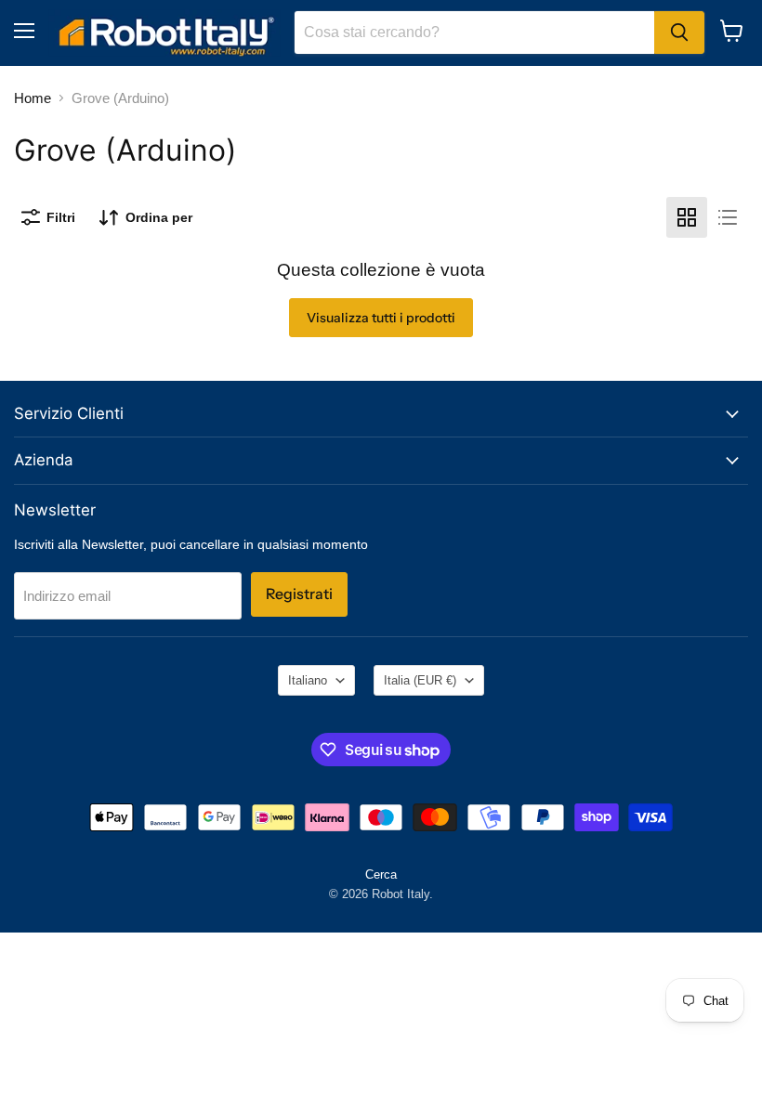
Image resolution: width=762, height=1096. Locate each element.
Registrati (299, 594)
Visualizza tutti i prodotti (381, 317)
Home (32, 98)
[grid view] (686, 217)
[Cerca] (679, 32)
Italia (420, 680)
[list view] (727, 217)
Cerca (381, 874)
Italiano (307, 680)
